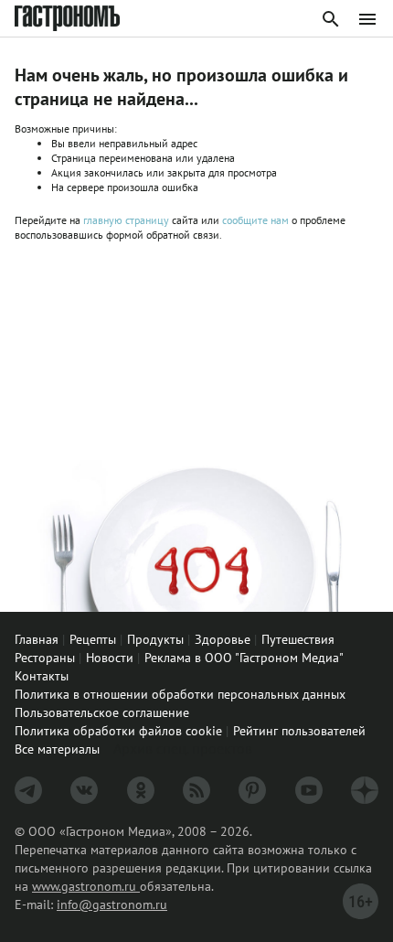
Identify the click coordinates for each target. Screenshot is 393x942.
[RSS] (196, 790)
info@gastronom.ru (112, 904)
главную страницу (126, 220)
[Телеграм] (28, 790)
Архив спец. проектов (182, 748)
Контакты (42, 676)
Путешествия (298, 639)
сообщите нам (257, 220)
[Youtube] (309, 790)
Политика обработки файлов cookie (118, 731)
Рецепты (92, 639)
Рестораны (45, 657)
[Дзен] (364, 790)
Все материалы (57, 749)
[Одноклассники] (140, 790)
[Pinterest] (252, 790)
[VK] (84, 790)
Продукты (155, 639)
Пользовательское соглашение (102, 712)
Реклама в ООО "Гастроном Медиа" (244, 657)
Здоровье (222, 639)
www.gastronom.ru (86, 886)
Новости (109, 657)
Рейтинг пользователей (299, 731)
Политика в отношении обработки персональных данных (180, 694)
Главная (36, 639)
